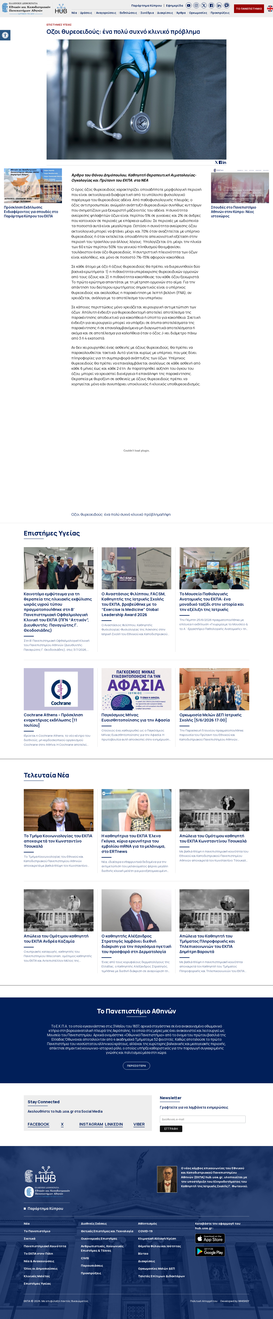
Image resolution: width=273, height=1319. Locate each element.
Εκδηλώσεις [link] (128, 13)
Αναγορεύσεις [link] (106, 13)
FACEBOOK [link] (38, 1124)
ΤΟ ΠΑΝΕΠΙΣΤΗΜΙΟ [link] (249, 8)
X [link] (62, 1124)
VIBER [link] (139, 1124)
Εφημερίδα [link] (174, 5)
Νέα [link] (74, 13)
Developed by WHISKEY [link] (234, 1301)
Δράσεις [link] (86, 13)
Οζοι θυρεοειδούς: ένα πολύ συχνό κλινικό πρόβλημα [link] (116, 514)
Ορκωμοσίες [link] (198, 13)
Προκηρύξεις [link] (220, 13)
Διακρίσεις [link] (165, 13)
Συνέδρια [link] (147, 13)
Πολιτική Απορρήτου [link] (203, 1301)
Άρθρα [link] (181, 13)
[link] (5, 35)
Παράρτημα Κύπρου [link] (146, 5)
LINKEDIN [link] (114, 1124)
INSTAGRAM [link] (91, 1124)
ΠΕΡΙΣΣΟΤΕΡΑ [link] (136, 1065)
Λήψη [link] (166, 514)
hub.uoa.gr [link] (203, 1228)
